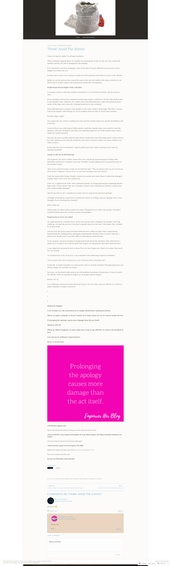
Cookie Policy (36, 562)
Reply (120, 511)
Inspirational (68, 479)
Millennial (76, 479)
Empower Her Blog (85, 16)
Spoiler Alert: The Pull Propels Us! (111, 487)
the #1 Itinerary (61, 499)
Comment (117, 554)
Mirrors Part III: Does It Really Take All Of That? (65, 487)
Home (78, 37)
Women (99, 479)
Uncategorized (92, 479)
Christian (57, 479)
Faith (62, 479)
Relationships (84, 479)
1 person (55, 511)
